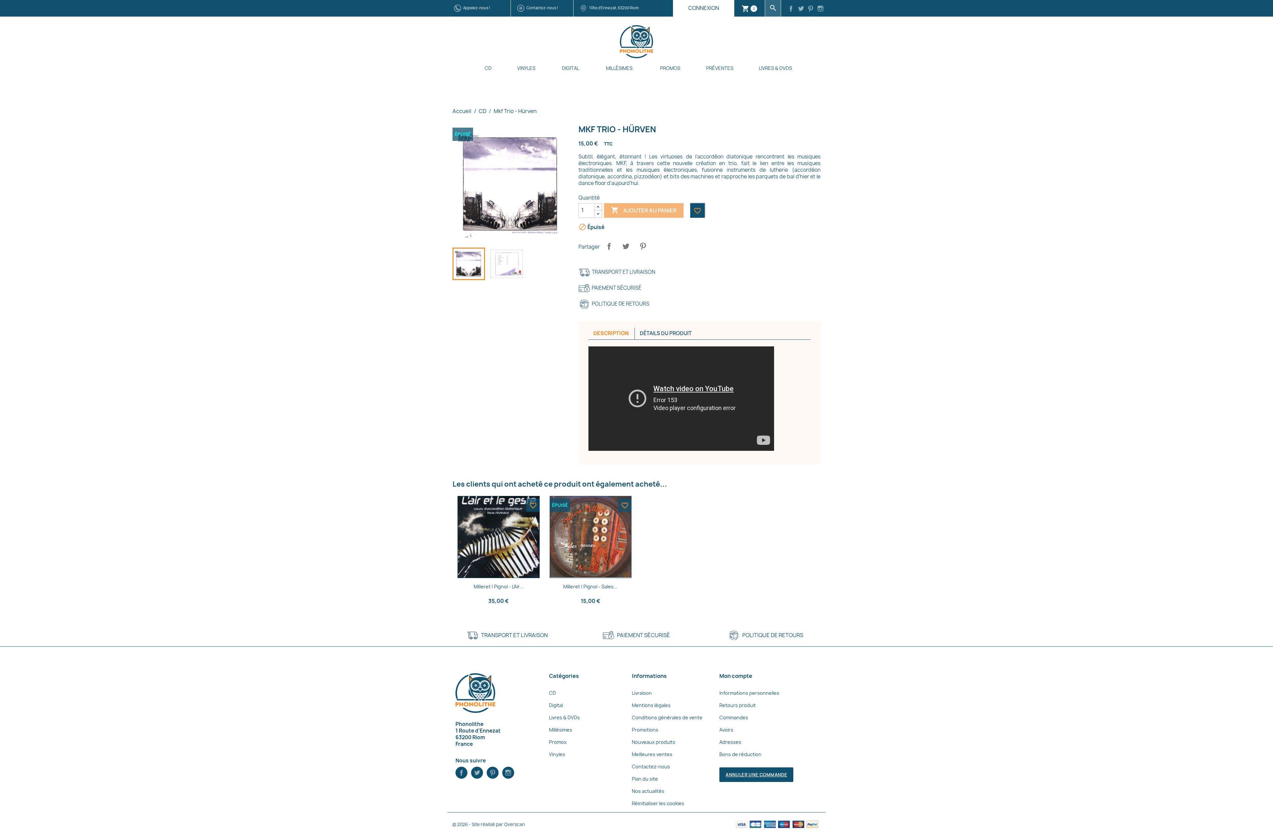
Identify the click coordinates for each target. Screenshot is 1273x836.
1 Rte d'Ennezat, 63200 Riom (614, 7)
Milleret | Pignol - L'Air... (498, 586)
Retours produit (737, 705)
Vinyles (526, 68)
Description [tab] (611, 333)
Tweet (626, 246)
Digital (570, 68)
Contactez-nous (651, 766)
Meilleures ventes (652, 754)
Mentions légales (651, 705)
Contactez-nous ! (542, 7)
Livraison (642, 693)
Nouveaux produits (653, 742)
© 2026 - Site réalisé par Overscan (489, 824)
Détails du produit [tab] (666, 333)
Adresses (730, 742)
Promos (670, 68)
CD (488, 68)
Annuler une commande (756, 775)
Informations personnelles (749, 693)
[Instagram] (820, 9)
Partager (609, 246)
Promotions (645, 730)
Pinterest (642, 246)
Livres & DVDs (775, 68)
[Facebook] (791, 9)
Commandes (733, 717)
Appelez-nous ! (476, 7)
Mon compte (735, 676)
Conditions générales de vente (667, 717)
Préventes (719, 68)
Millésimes (619, 68)
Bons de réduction (740, 754)
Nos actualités (648, 791)
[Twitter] (801, 9)
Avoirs (726, 730)
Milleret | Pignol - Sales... (590, 586)
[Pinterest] (811, 9)
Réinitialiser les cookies (658, 803)
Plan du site (645, 779)
